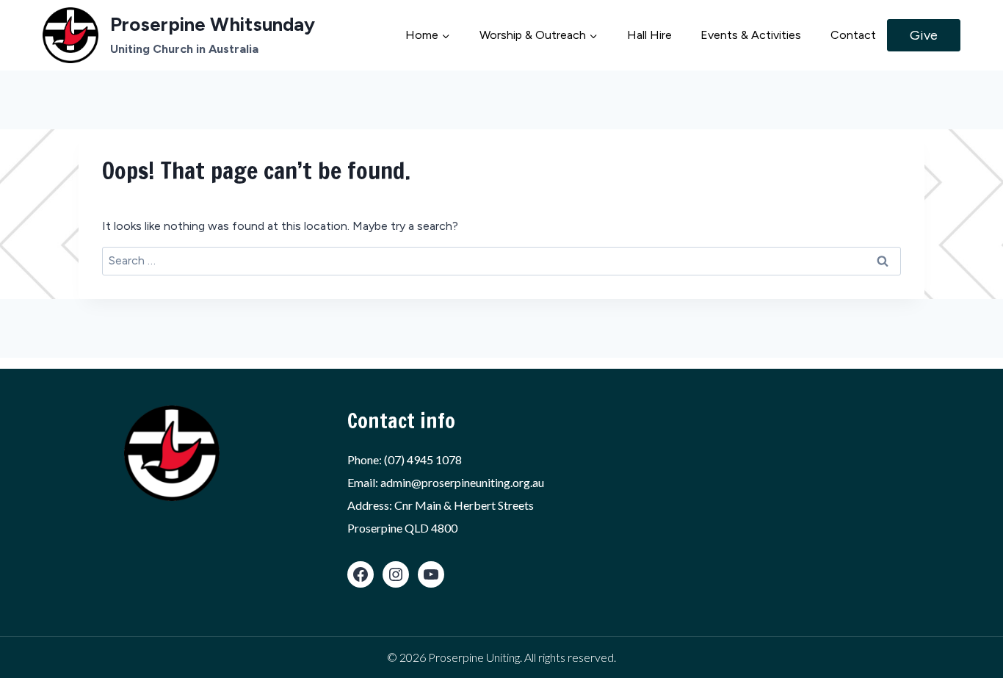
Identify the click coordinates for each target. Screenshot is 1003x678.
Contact (853, 35)
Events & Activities (750, 35)
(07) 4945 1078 (423, 459)
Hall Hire (649, 35)
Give (924, 35)
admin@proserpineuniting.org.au (462, 482)
